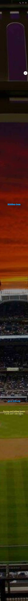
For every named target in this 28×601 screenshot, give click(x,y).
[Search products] (25, 73)
